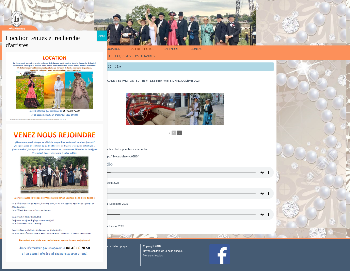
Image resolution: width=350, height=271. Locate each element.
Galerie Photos (141, 49)
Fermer (101, 35)
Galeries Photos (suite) (126, 80)
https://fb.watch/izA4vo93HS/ (121, 156)
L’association (109, 49)
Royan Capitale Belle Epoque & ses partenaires (117, 56)
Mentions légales (153, 255)
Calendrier (172, 49)
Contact (197, 49)
